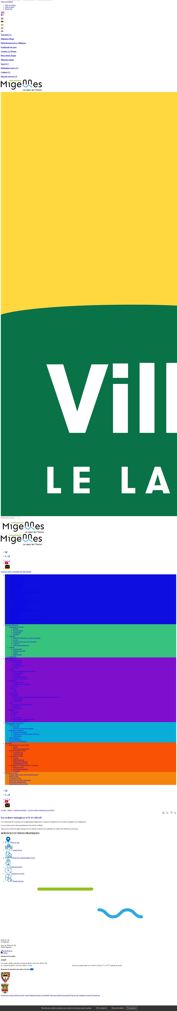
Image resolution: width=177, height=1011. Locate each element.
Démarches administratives (17, 782)
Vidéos (15, 653)
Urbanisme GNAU (15, 778)
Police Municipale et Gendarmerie (24, 671)
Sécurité (11, 669)
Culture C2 (5, 72)
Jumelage (16, 634)
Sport (15, 690)
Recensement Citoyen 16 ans (18, 784)
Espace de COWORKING (17, 741)
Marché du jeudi (18, 682)
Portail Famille (13, 776)
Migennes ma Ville (19, 651)
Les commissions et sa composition (24, 610)
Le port (15, 640)
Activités (12, 688)
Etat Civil (16, 618)
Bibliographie (17, 654)
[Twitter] (7, 556)
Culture (15, 686)
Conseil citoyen (18, 754)
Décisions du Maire (19, 605)
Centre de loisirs (18, 666)
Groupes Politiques (19, 608)
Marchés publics (18, 584)
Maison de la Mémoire (20, 762)
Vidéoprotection (18, 673)
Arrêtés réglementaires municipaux (24, 601)
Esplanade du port (8, 47)
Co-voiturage (17, 717)
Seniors (15, 695)
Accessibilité (45, 995)
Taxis (15, 714)
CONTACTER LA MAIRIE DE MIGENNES (16, 572)
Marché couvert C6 (9, 76)
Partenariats (17, 675)
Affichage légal (19, 995)
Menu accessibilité (7, 2)
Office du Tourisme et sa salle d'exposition (26, 638)
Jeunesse (16, 667)
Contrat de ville (18, 752)
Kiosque (11, 647)
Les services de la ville (16, 577)
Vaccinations (17, 708)
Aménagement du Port (20, 763)
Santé (11, 703)
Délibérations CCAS (20, 606)
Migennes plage (7, 60)
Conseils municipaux (20, 599)
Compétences (13, 614)
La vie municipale (15, 597)
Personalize (131, 1008)
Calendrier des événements (21, 684)
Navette (15, 712)
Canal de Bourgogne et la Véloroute (24, 642)
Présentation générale (20, 732)
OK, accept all (101, 1008)
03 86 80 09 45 (7, 951)
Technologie (17, 632)
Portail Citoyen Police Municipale (20, 780)
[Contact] (7, 568)
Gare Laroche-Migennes (21, 645)
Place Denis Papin (8, 55)
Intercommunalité (18, 595)
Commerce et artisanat (16, 730)
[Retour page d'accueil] (21, 91)
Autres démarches (19, 623)
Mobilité (11, 710)
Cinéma (15, 758)
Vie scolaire (17, 664)
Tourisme (12, 636)
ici (77, 829)
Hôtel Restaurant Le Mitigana (13, 43)
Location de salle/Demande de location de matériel (29, 619)
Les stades (16, 771)
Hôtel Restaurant (18, 760)
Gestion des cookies (7, 995)
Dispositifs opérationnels (21, 749)
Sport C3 (5, 64)
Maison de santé (18, 767)
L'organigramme (18, 586)
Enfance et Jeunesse (15, 660)
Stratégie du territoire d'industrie (23, 728)
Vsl (14, 715)
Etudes (15, 747)
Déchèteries (17, 590)
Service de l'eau (18, 582)
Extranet (88, 995)
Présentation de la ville (16, 627)
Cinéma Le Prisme (8, 51)
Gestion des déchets (15, 588)
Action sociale (13, 693)
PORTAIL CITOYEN (20, 679)
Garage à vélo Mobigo (20, 721)
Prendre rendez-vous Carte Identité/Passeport (23, 775)
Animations (12, 680)
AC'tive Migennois (15, 739)
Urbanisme (16, 621)
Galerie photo (17, 649)
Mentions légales (35, 995)
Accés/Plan (12, 656)
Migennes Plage (7, 39)
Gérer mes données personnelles (60, 995)
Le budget (16, 612)
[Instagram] (7, 561)
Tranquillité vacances (20, 677)
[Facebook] (6, 552)
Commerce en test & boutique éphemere (26, 734)
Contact (4, 953)
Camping (16, 643)
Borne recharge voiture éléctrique (24, 719)
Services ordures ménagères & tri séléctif (26, 592)
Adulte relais (17, 701)
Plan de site (74, 995)
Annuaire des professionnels (22, 704)
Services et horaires (19, 579)
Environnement (18, 630)
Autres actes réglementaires (22, 603)
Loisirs (15, 691)
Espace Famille (18, 699)
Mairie (10, 810)
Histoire (15, 629)
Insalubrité (16, 706)
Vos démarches (14, 616)
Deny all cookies (117, 1008)
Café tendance (17, 736)
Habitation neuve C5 (9, 68)
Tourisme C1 (6, 35)
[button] (171, 812)
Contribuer (82, 995)
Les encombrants (18, 594)
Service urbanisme (19, 581)
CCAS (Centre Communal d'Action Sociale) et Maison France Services (36, 697)
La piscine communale (20, 769)
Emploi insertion (14, 738)
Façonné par (96, 995)
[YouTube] (6, 563)
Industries (16, 727)
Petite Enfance (17, 662)
